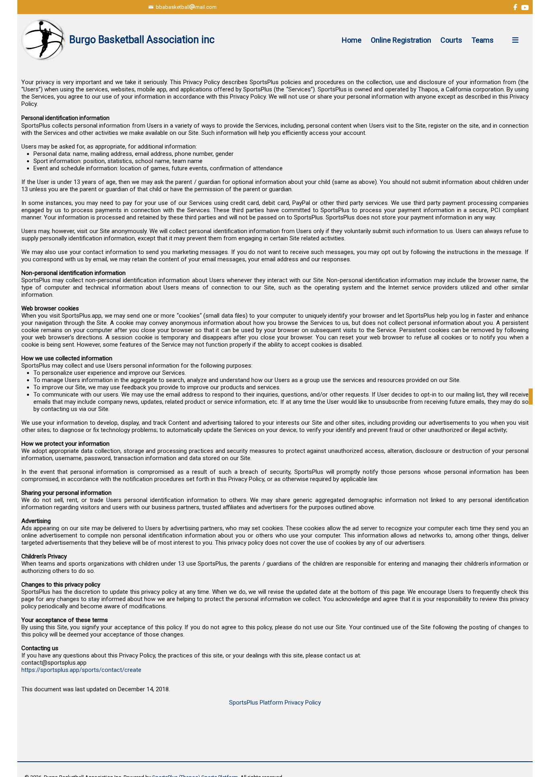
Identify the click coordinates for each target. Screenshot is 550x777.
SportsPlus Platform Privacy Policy (275, 702)
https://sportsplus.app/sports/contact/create (81, 670)
